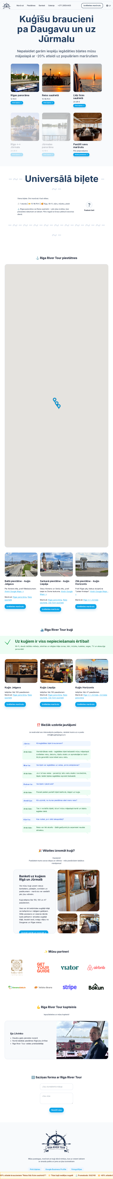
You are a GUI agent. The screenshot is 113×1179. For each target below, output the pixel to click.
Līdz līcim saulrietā (56, 603)
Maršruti (20, 5)
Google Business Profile (55, 1169)
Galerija (51, 5)
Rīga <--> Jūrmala (90, 600)
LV (110, 6)
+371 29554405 (64, 5)
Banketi (42, 5)
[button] (58, 406)
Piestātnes (31, 5)
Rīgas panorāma (19, 597)
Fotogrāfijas (77, 1169)
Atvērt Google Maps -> (14, 591)
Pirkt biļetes (35, 1169)
